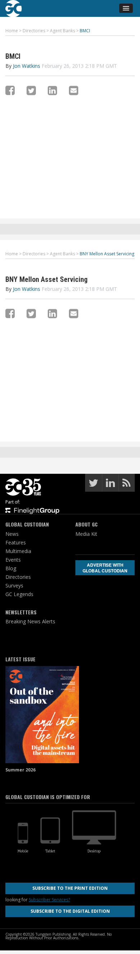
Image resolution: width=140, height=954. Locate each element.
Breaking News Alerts (30, 621)
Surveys (14, 585)
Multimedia (18, 551)
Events (13, 559)
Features (15, 542)
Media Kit (86, 533)
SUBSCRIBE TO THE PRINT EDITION (70, 888)
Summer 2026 (20, 770)
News (12, 533)
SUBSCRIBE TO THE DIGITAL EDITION (70, 911)
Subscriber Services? (49, 900)
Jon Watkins (26, 65)
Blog (10, 568)
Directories (18, 576)
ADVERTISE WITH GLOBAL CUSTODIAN (105, 568)
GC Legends (19, 594)
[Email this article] (73, 90)
